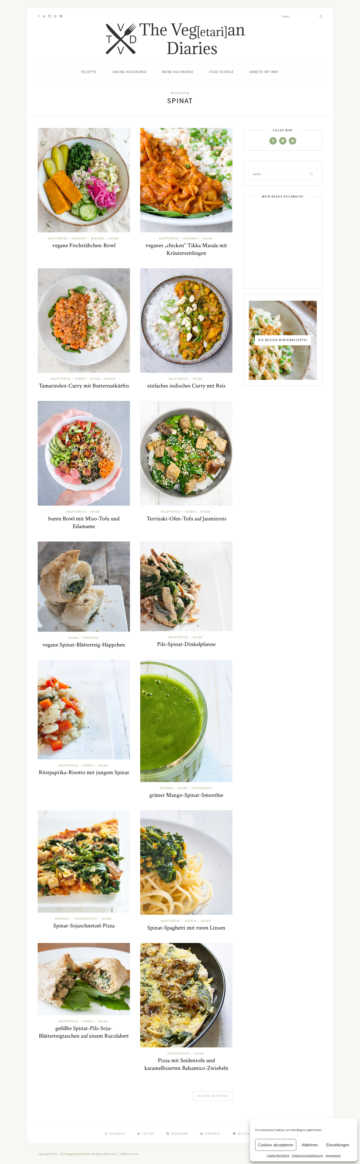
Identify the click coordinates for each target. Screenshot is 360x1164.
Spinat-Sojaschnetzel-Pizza (84, 926)
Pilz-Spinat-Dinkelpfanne (186, 644)
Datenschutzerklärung (307, 1155)
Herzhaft (79, 238)
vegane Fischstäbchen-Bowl (83, 245)
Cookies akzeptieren (275, 1145)
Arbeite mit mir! (264, 72)
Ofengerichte (85, 919)
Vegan (114, 238)
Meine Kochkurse (178, 72)
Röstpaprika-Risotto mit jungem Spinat (84, 772)
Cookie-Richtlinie (278, 1155)
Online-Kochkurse (130, 72)
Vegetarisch (202, 788)
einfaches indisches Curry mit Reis (186, 386)
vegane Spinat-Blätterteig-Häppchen (83, 645)
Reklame (97, 238)
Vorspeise (90, 638)
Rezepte (89, 72)
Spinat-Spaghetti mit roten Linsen (186, 928)
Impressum (333, 1155)
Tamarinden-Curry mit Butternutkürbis (84, 386)
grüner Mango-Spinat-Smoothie (186, 795)
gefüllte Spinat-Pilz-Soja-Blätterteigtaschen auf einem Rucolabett (84, 1032)
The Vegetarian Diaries (75, 1154)
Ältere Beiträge (213, 1096)
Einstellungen (337, 1145)
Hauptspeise (57, 238)
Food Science (221, 72)
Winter (109, 379)
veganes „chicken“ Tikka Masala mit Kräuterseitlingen (186, 249)
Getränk (166, 788)
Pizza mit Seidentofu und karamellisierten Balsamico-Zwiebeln (186, 1064)
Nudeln (191, 921)
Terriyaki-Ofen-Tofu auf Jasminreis (186, 519)
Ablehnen (310, 1145)
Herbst (80, 379)
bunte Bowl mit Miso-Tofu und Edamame (84, 522)
